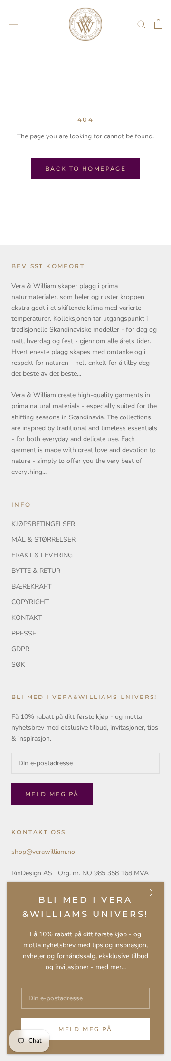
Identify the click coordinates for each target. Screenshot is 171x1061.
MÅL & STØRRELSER (43, 539)
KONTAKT (26, 617)
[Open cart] (158, 24)
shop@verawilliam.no (43, 851)
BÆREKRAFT (31, 586)
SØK (18, 664)
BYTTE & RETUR (35, 570)
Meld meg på (85, 1029)
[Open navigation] (13, 24)
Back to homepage (85, 168)
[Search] (141, 24)
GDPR (20, 648)
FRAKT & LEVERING (42, 555)
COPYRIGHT (30, 602)
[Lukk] (153, 892)
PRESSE (23, 633)
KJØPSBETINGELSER (43, 523)
